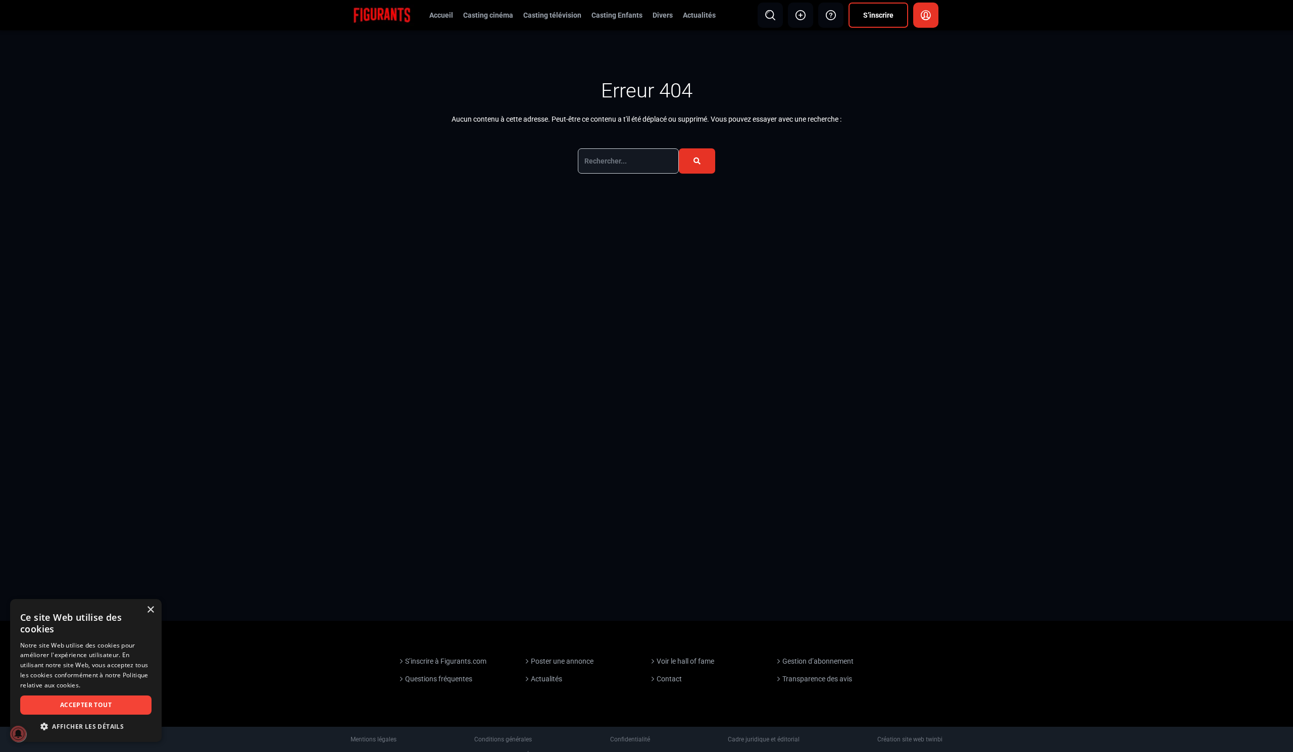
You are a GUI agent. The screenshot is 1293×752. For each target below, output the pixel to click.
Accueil (441, 15)
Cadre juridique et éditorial (764, 739)
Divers (663, 15)
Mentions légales (373, 739)
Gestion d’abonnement (818, 661)
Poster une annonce (562, 661)
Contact (669, 679)
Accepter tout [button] (86, 705)
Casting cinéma (488, 15)
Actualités (699, 15)
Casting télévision (552, 15)
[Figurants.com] (382, 15)
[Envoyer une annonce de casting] (800, 15)
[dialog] (86, 670)
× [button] (150, 610)
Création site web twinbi (909, 739)
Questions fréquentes (438, 679)
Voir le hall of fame (685, 661)
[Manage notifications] (18, 734)
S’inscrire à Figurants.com (445, 661)
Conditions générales (503, 739)
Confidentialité (630, 739)
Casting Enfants (616, 15)
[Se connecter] (925, 15)
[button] (86, 726)
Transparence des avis (817, 679)
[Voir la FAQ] (830, 15)
